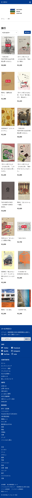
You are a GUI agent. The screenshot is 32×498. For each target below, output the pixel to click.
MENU (5, 2)
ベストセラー (5, 411)
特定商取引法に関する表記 (23, 486)
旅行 (2, 473)
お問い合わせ (5, 388)
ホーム (2, 18)
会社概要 (3, 484)
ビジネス (3, 449)
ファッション (5, 462)
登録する (27, 339)
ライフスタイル (5, 476)
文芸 (2, 447)
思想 (2, 427)
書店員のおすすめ (6, 424)
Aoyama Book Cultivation (9, 414)
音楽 (2, 465)
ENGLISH (4, 401)
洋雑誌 (3, 432)
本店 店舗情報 (5, 396)
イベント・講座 (5, 368)
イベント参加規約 (5, 489)
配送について (4, 491)
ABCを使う (4, 391)
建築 (2, 457)
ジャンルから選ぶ (6, 440)
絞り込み (27, 32)
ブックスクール (5, 371)
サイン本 (3, 421)
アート (3, 452)
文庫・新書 (4, 468)
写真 (2, 460)
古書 (2, 435)
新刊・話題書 (5, 408)
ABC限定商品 (5, 416)
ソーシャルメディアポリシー (8, 486)
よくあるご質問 (5, 394)
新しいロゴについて (7, 379)
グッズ (3, 437)
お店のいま (4, 376)
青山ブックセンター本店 (11, 495)
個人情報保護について (12, 484)
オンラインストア (6, 366)
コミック (3, 470)
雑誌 (2, 429)
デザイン (3, 455)
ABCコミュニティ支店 (7, 399)
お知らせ (3, 386)
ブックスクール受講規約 (17, 489)
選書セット (4, 419)
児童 (2, 478)
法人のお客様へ (5, 373)
